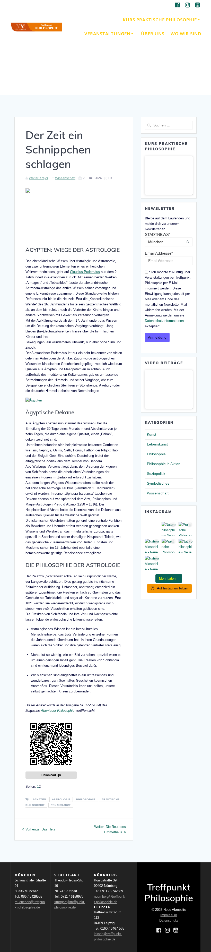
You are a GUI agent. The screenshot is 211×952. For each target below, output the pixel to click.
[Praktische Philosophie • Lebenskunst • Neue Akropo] (186, 529)
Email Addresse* (159, 253)
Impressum (168, 915)
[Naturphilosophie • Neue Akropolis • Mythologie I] (152, 546)
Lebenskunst (157, 444)
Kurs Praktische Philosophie (160, 20)
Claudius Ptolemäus (85, 272)
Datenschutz (168, 920)
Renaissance (61, 805)
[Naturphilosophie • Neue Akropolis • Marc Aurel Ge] (152, 563)
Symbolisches (158, 483)
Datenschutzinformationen (164, 321)
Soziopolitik (156, 473)
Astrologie (61, 799)
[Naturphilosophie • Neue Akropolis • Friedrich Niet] (169, 529)
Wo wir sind (186, 34)
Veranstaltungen (107, 34)
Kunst (151, 434)
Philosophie (86, 799)
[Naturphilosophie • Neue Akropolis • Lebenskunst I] (186, 546)
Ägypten (39, 799)
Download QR (51, 775)
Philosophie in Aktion (163, 464)
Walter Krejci (38, 178)
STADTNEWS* (157, 234)
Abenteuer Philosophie (57, 711)
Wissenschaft (65, 178)
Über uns (152, 34)
